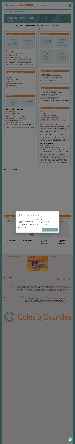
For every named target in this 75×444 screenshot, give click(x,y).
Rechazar (19, 229)
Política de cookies (47, 225)
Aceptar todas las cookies (50, 229)
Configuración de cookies (22, 227)
